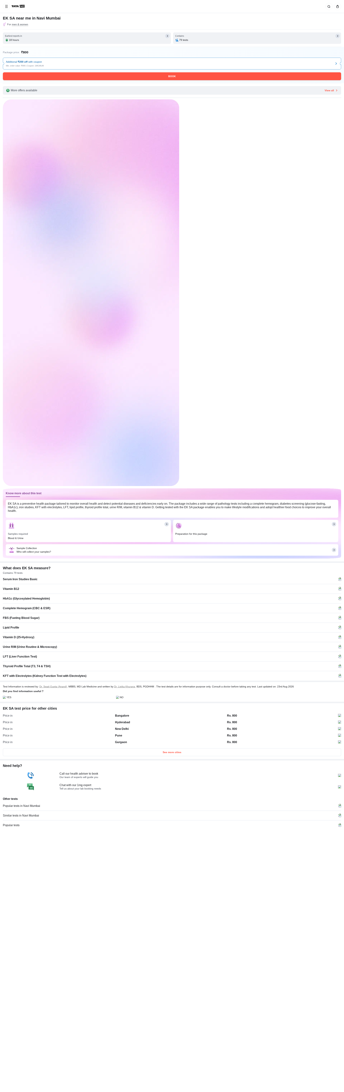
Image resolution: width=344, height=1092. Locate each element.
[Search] (328, 6)
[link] (18, 6)
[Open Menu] (6, 6)
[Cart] (337, 6)
